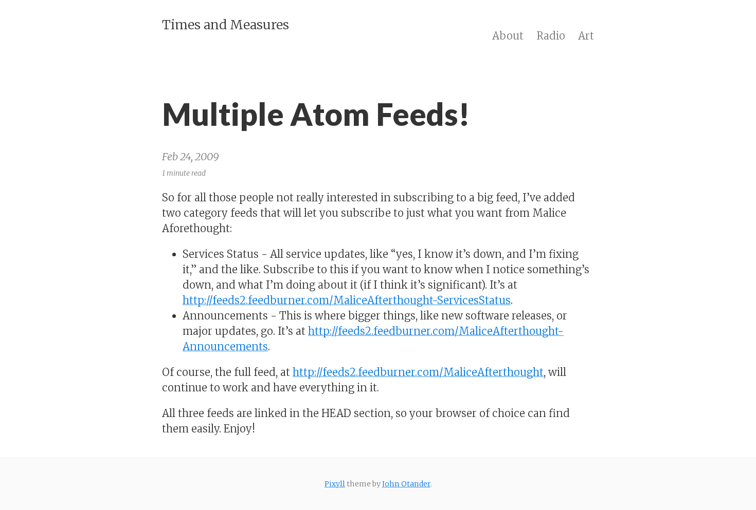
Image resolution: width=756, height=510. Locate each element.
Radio (550, 35)
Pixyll (335, 483)
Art (586, 35)
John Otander (406, 483)
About (508, 35)
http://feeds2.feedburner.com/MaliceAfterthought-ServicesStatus (347, 300)
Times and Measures (225, 24)
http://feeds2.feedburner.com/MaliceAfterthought (418, 372)
